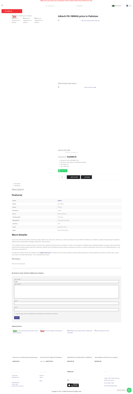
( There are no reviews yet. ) (71, 152)
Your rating (17, 279)
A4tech (60, 200)
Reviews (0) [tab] (17, 185)
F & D (44, 11)
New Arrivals (60, 11)
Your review (17, 284)
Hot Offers (83, 11)
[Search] (88, 5)
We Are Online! (121, 390)
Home (39, 11)
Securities (75, 11)
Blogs (41, 380)
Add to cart (74, 177)
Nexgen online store (45, 252)
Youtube (72, 375)
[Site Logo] (8, 6)
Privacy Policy (15, 379)
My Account (118, 5)
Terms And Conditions (17, 380)
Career (41, 377)
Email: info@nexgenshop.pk (110, 385)
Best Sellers (52, 11)
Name (16, 301)
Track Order (14, 375)
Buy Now (87, 177)
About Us (42, 375)
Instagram (75, 375)
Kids (89, 11)
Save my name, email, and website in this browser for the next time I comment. (37, 313)
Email (16, 307)
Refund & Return (16, 382)
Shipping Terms (15, 377)
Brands (68, 11)
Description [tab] (17, 183)
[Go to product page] (80, 342)
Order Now (64, 170)
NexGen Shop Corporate (17, 386)
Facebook (68, 375)
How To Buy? (15, 384)
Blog (94, 11)
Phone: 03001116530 (109, 383)
